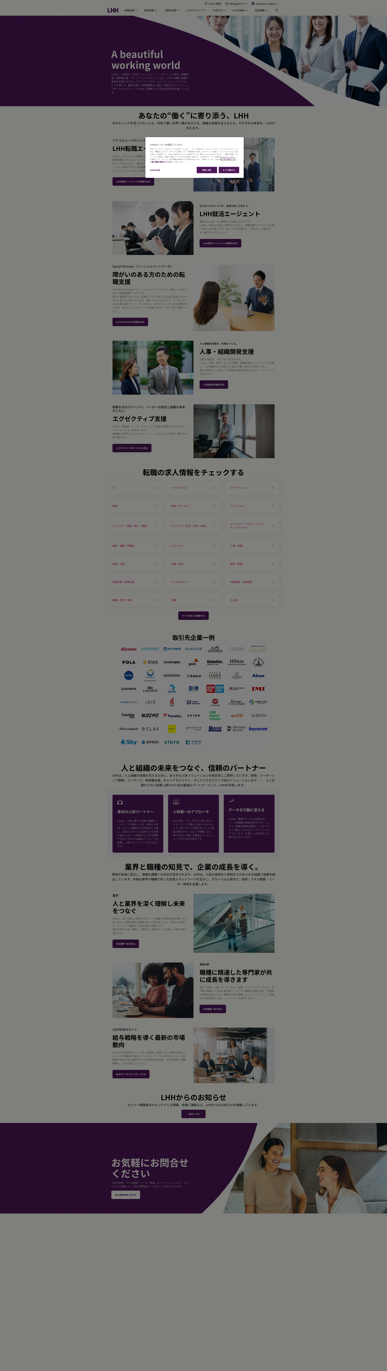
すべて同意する (229, 170)
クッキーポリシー (227, 159)
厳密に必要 (206, 170)
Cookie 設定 (155, 170)
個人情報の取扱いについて (162, 162)
